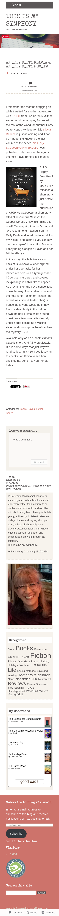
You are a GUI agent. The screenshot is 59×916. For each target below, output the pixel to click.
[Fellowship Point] (48, 761)
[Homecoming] (48, 749)
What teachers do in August (13, 479)
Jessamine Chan (17, 721)
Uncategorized (16, 691)
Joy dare (24, 665)
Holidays (13, 665)
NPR (34, 679)
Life (12, 670)
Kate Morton (15, 745)
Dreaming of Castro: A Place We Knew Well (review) (28, 487)
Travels (29, 687)
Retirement (44, 679)
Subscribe (16, 833)
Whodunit (32, 691)
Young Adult (15, 694)
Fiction (40, 408)
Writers (43, 691)
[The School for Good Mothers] (48, 725)
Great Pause (31, 661)
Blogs (11, 649)
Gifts (20, 661)
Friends (12, 661)
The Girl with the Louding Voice (25, 730)
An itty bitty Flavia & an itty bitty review (28, 65)
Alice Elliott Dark (16, 756)
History (44, 661)
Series (9, 413)
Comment (39, 462)
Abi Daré (14, 733)
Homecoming (15, 742)
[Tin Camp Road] (48, 772)
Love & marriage (26, 670)
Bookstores (41, 649)
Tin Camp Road (17, 766)
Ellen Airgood (15, 768)
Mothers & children (34, 675)
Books (23, 408)
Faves (31, 408)
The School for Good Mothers (24, 718)
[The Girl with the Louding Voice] (48, 737)
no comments (29, 87)
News (11, 679)
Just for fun (38, 665)
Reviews (17, 683)
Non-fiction (23, 679)
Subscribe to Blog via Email (29, 802)
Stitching (19, 687)
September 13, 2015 (29, 91)
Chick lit (13, 657)
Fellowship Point (17, 754)
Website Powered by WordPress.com (27, 908)
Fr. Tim (16, 116)
